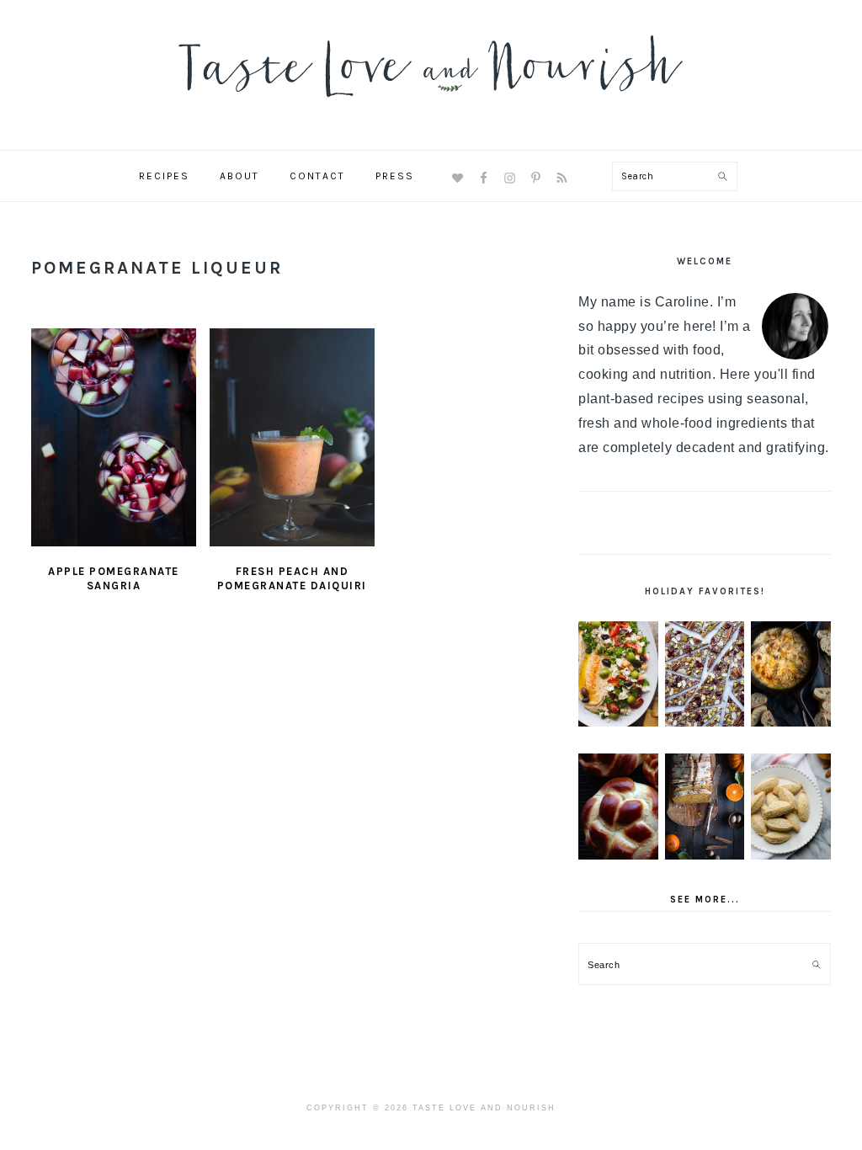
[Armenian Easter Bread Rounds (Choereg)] (618, 806)
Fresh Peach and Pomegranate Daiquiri (292, 578)
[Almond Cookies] (791, 806)
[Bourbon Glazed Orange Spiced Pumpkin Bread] (705, 806)
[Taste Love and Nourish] (431, 108)
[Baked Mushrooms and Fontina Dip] (791, 674)
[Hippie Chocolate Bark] (705, 674)
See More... (705, 899)
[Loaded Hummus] (618, 674)
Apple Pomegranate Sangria (113, 578)
